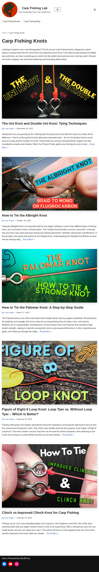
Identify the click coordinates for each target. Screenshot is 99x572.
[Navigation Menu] (58, 9)
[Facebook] (4, 564)
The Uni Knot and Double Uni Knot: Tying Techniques (44, 123)
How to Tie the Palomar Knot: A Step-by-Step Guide (42, 307)
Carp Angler (9, 128)
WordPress (25, 558)
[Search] (95, 10)
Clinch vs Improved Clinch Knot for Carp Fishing (40, 513)
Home (4, 33)
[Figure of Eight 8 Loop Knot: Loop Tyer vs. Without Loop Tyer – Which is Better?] (49, 372)
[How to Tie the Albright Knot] (49, 183)
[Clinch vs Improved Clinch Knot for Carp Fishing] (49, 476)
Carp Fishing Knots (11, 21)
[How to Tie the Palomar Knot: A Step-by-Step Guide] (49, 276)
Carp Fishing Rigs (32, 21)
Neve (4, 558)
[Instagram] (16, 564)
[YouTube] (10, 564)
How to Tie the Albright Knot (24, 215)
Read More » (29, 239)
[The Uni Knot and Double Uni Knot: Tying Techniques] (49, 92)
